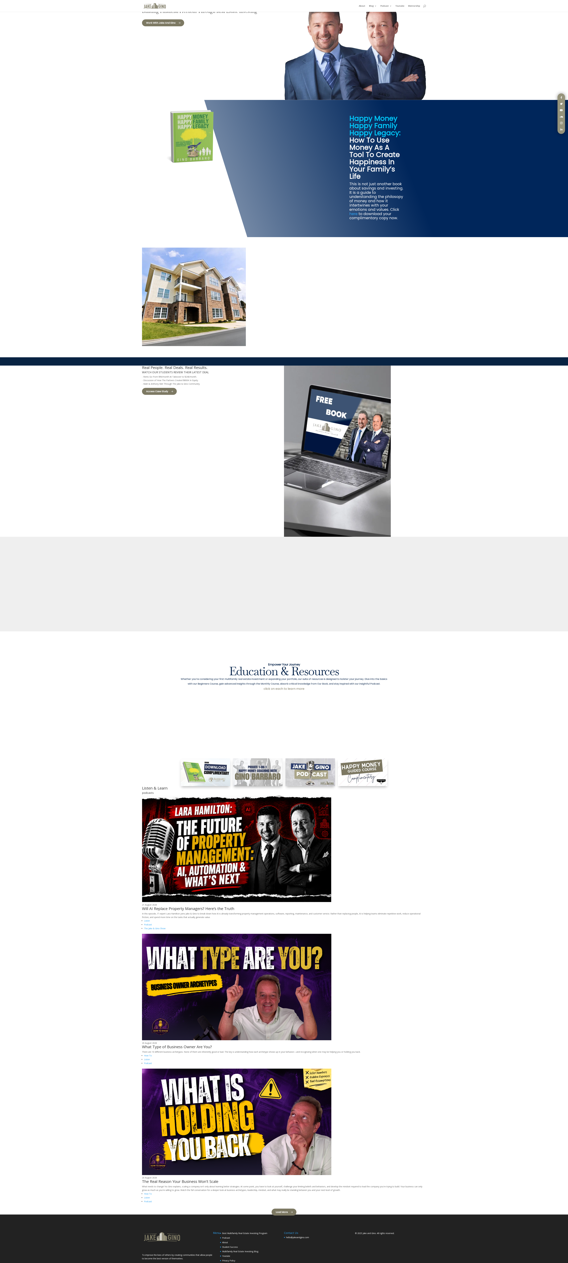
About (362, 6)
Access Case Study (157, 391)
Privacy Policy (228, 1260)
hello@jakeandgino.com (297, 1237)
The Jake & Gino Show (155, 928)
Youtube (400, 6)
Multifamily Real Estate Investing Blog (240, 1251)
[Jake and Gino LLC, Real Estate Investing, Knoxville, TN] (153, 1248)
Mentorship (414, 6)
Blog (371, 6)
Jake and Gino (369, 1233)
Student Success (230, 1247)
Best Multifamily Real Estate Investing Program (244, 1233)
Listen (147, 920)
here (353, 213)
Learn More (303, 308)
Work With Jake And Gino (161, 23)
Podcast (384, 6)
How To (148, 1055)
